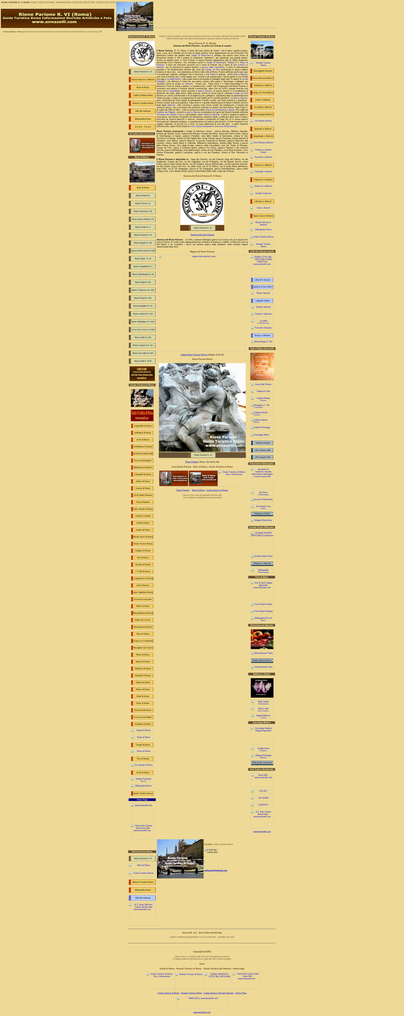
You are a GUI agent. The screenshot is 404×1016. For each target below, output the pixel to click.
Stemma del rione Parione (202, 235)
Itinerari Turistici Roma (191, 993)
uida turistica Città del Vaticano (219, 993)
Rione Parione (191, 462)
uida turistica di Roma (169, 993)
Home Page (241, 993)
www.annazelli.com (262, 831)
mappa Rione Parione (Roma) (194, 355)
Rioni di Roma (198, 490)
